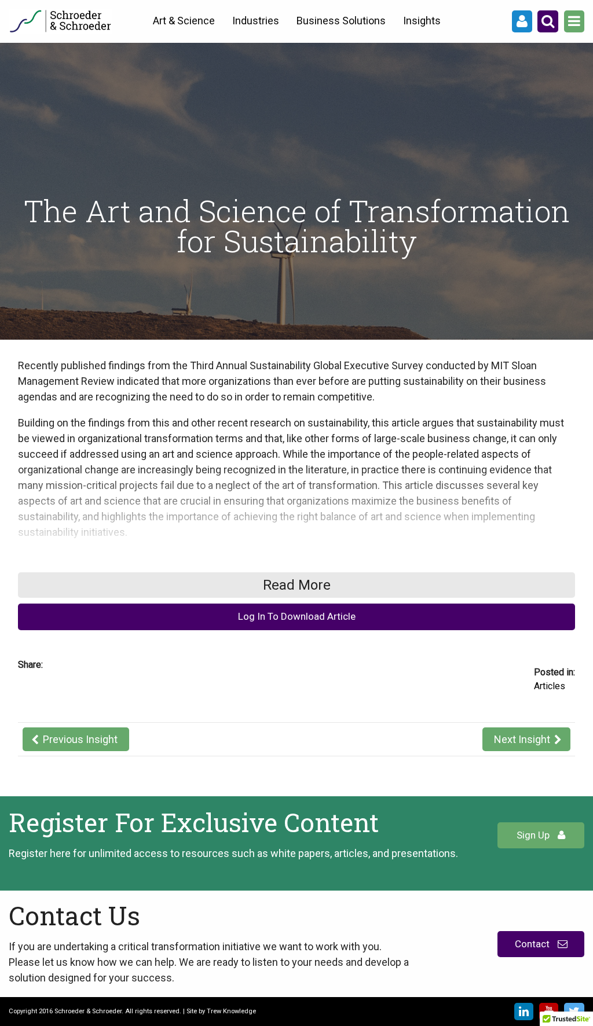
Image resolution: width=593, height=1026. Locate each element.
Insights (422, 20)
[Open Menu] (574, 21)
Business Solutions (341, 20)
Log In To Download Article (297, 616)
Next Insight (522, 739)
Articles (549, 686)
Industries (255, 20)
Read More (297, 585)
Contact (533, 944)
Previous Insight (80, 739)
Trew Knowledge (231, 1011)
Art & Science (184, 20)
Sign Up (534, 835)
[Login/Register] (522, 21)
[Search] (547, 21)
